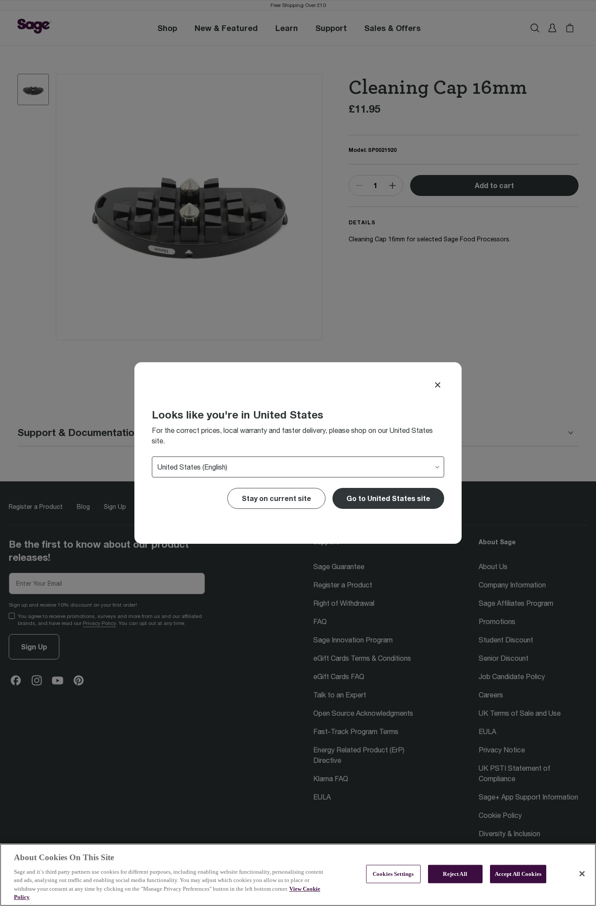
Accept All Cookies (518, 874)
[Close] (437, 385)
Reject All (455, 874)
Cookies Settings (393, 874)
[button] (388, 498)
